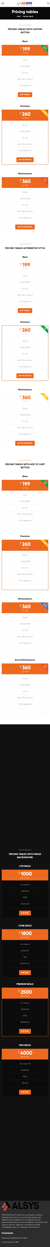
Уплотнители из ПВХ (10, 1242)
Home (19, 16)
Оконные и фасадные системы (14, 1238)
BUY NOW (24, 913)
